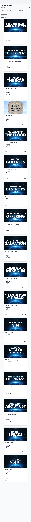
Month (2, 12)
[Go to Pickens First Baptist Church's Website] (3, 2)
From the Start (8, 65)
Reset (6, 17)
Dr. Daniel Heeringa (8, 35)
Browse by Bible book (4, 15)
